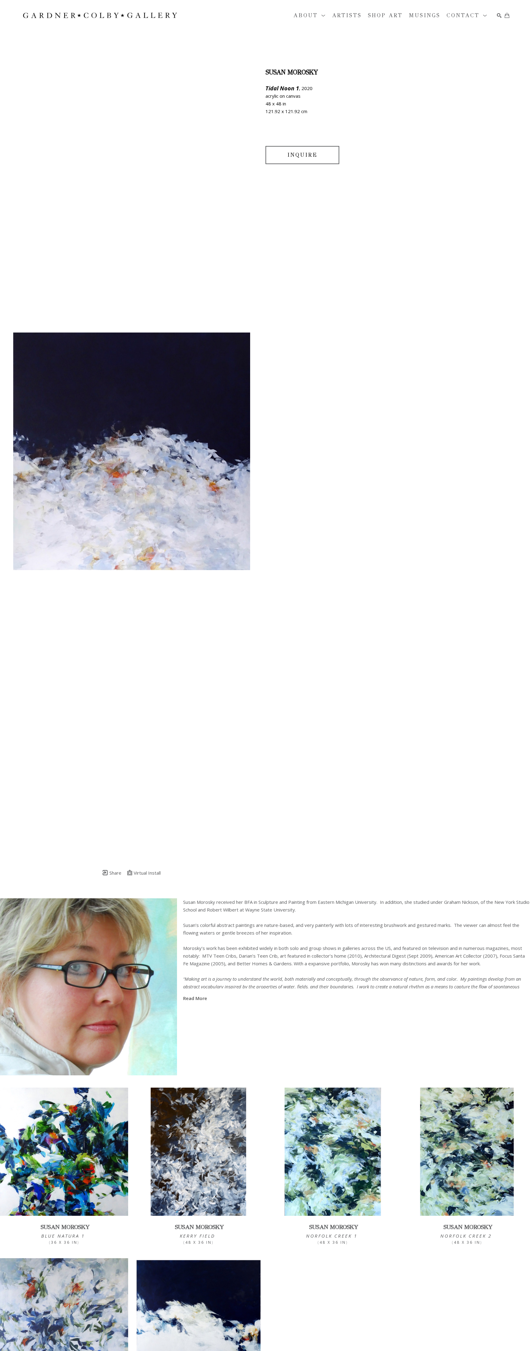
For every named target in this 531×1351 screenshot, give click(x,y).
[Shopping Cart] (507, 15)
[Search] (499, 15)
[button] (309, 15)
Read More (195, 998)
